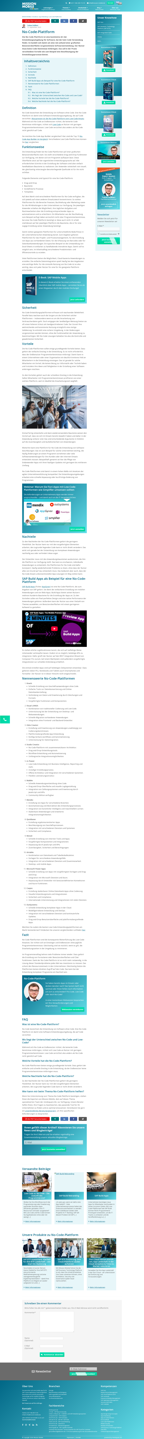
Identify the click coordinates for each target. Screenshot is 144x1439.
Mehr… (99, 41)
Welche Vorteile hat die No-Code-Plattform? (50, 98)
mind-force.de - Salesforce (57, 1423)
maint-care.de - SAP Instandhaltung (59, 1422)
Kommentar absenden (53, 1354)
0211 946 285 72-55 (78, 3)
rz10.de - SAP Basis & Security (57, 1412)
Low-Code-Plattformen (55, 17)
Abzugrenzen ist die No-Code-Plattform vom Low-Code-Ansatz (58, 118)
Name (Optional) (29, 1339)
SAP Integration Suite (104, 33)
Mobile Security (105, 1423)
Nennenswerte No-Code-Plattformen (43, 83)
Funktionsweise (34, 69)
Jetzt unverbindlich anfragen (108, 205)
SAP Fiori (100, 22)
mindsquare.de (53, 1410)
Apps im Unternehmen (107, 1418)
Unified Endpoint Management (110, 1431)
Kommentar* (30, 1312)
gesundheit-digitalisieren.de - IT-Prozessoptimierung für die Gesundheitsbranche (73, 1431)
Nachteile (32, 78)
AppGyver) (46, 586)
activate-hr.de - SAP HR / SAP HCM (59, 1420)
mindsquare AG (117, 1437)
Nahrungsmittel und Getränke (58, 1394)
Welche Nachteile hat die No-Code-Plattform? (51, 101)
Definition (32, 66)
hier (26, 142)
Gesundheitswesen (55, 1396)
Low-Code (57, 124)
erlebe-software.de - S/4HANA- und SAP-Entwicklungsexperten (67, 1414)
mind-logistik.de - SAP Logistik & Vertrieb (60, 1427)
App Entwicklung (43, 17)
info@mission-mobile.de (97, 3)
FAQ (29, 89)
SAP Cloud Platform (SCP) (108, 1394)
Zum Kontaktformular (29, 1420)
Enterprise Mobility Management (110, 1398)
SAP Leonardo (105, 1396)
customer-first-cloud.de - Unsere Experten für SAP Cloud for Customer (69, 1429)
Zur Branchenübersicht (56, 1398)
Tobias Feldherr (32, 25)
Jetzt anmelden (77, 529)
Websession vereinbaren (72, 1009)
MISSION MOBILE (26, 17)
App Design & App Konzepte (109, 1414)
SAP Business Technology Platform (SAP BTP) (106, 27)
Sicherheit (32, 72)
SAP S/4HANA (105, 1404)
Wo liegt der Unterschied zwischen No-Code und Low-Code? (57, 95)
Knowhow (35, 17)
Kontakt (110, 3)
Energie (51, 1390)
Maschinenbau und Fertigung (57, 1392)
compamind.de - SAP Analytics (58, 1416)
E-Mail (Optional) (29, 1347)
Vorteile (31, 75)
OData (99, 37)
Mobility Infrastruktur (107, 1425)
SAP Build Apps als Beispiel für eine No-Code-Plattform (51, 80)
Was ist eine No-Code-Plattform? (46, 92)
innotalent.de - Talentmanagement (59, 1425)
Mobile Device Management (109, 1392)
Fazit (30, 86)
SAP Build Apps (28, 586)
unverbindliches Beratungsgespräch (40, 1111)
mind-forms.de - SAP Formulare (58, 1418)
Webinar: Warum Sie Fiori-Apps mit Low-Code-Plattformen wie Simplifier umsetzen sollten (50, 488)
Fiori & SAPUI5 (105, 1420)
